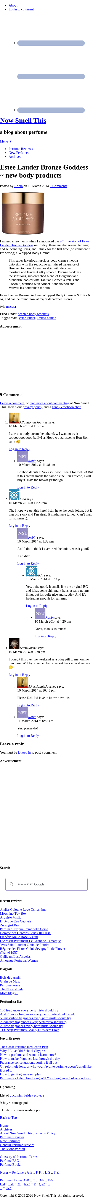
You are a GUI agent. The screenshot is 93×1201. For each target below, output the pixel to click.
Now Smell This (23, 120)
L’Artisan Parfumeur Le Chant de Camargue (30, 941)
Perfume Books (10, 1164)
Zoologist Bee (9, 925)
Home (4, 1125)
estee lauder (27, 318)
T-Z (56, 1172)
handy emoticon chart (66, 407)
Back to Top (8, 1117)
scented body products (33, 314)
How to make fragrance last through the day (30, 1058)
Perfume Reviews (12, 1137)
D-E (41, 1180)
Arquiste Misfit (10, 917)
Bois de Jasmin (10, 977)
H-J (2, 1184)
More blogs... (9, 993)
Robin (32, 461)
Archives (6, 1129)
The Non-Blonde (11, 989)
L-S (47, 1172)
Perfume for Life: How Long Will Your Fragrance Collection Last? (45, 1078)
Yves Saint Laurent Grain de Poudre (24, 945)
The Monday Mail (12, 1149)
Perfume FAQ (9, 1160)
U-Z (8, 1188)
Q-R (42, 1184)
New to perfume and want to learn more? (28, 1055)
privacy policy (32, 407)
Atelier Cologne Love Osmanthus (23, 909)
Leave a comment (12, 403)
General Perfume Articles (17, 1145)
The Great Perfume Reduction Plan (24, 1047)
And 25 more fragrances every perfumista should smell (37, 1014)
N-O (27, 1184)
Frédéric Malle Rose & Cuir (19, 937)
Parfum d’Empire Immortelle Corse (24, 929)
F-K (39, 1172)
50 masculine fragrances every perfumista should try (35, 1018)
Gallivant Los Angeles (15, 956)
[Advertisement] (32, 360)
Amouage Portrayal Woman (19, 960)
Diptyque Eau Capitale (15, 921)
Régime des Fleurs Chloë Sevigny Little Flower (32, 949)
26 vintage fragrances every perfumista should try (33, 1022)
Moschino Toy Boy (13, 913)
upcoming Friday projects (27, 1095)
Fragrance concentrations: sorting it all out (28, 1062)
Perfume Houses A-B (14, 1180)
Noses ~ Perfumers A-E (16, 1172)
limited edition (46, 318)
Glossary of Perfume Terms (18, 1157)
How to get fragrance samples (20, 1074)
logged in (24, 752)
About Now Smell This (16, 1133)
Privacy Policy (45, 1133)
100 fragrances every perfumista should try (29, 1010)
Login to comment (21, 9)
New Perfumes (10, 1141)
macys (10, 306)
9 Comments (58, 186)
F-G (50, 1180)
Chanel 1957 (9, 952)
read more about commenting (49, 403)
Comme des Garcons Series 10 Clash (25, 933)
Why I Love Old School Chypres (22, 1051)
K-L (11, 1184)
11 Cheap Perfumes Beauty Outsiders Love (29, 1030)
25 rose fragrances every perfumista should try (31, 1026)
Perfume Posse (10, 985)
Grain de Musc (10, 981)
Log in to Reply (19, 449)
